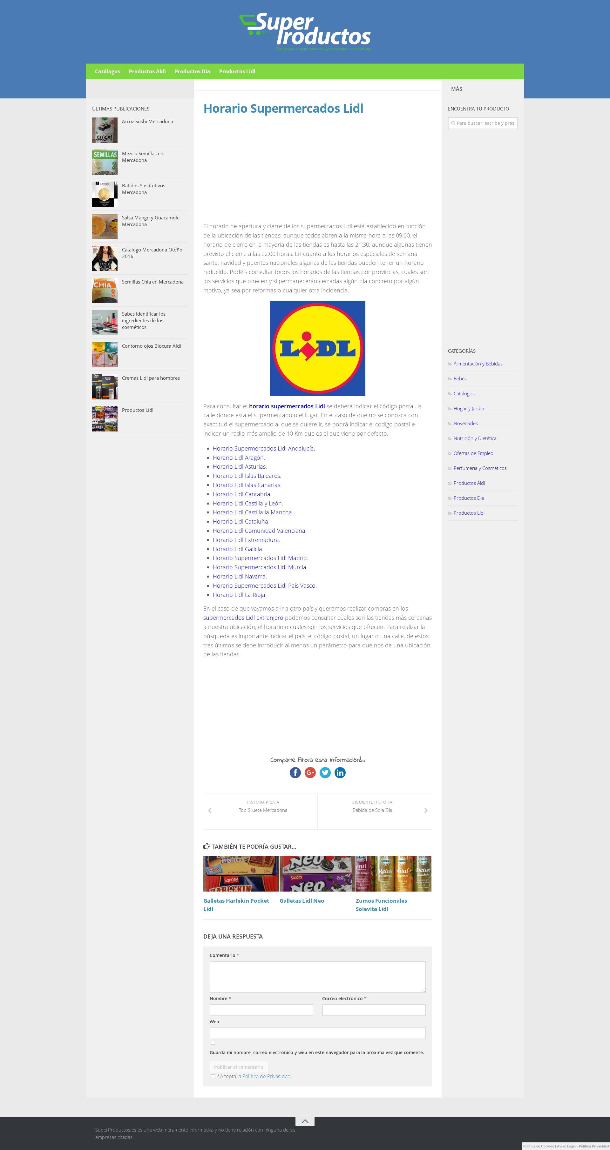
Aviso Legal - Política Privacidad (583, 1146)
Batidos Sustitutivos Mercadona (143, 188)
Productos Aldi (147, 71)
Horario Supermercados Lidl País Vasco (264, 585)
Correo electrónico (344, 998)
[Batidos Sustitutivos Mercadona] (105, 194)
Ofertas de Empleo (473, 453)
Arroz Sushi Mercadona (147, 121)
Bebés (460, 378)
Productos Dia (192, 71)
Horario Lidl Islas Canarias (246, 485)
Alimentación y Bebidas (478, 363)
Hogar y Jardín (469, 408)
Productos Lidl (237, 71)
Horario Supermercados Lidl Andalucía (263, 448)
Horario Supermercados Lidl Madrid (260, 558)
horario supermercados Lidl (287, 406)
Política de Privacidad (266, 1076)
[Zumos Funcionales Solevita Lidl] (394, 874)
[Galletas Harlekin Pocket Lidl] (241, 874)
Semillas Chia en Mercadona (153, 281)
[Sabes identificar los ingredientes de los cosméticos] (105, 322)
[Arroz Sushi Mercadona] (105, 130)
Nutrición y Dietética (475, 438)
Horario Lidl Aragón (238, 457)
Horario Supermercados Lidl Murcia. (260, 567)
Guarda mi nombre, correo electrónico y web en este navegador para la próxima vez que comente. (317, 1052)
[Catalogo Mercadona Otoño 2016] (105, 258)
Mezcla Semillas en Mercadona (142, 156)
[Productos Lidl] (105, 418)
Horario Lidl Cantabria (241, 494)
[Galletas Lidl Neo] (318, 874)
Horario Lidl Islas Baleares (246, 475)
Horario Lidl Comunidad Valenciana (259, 530)
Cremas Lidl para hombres (151, 378)
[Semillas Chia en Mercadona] (105, 290)
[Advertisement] (256, 174)
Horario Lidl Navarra (239, 576)
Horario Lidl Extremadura (246, 540)
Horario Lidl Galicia (237, 549)
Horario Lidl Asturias (239, 466)
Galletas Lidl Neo (302, 900)
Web (214, 1022)
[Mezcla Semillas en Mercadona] (105, 162)
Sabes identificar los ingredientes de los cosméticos (144, 320)
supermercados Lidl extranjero (243, 617)
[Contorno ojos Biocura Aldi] (105, 354)
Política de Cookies (538, 1146)
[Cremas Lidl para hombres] (105, 386)
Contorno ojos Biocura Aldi (151, 346)
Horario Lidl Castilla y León (247, 503)
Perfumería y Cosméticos (480, 468)
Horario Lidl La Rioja (239, 594)
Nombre (220, 998)
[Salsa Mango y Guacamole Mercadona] (105, 226)
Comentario (224, 955)
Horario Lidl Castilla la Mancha (252, 512)
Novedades (466, 423)
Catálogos (107, 71)
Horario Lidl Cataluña (240, 521)
